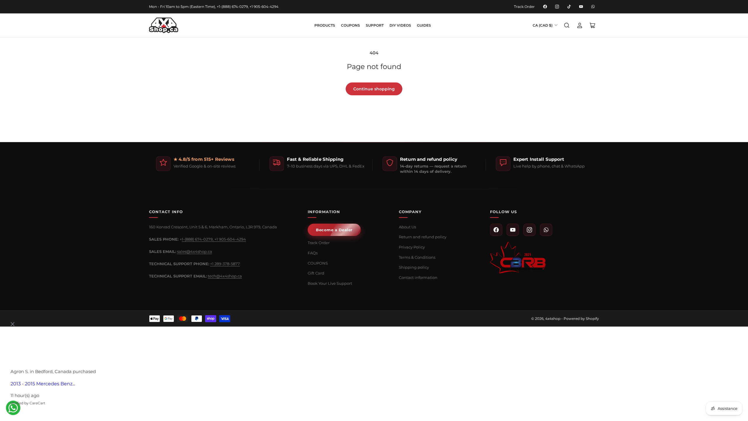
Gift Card (316, 273)
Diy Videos (400, 25)
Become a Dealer (334, 229)
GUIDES (424, 25)
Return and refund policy (422, 236)
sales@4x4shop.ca (194, 251)
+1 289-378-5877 (225, 263)
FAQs (313, 253)
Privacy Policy (412, 247)
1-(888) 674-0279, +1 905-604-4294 (214, 239)
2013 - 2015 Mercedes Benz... (43, 384)
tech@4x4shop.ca (225, 276)
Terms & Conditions (417, 257)
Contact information (418, 277)
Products (324, 25)
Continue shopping (374, 89)
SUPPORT (375, 25)
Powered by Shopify (581, 318)
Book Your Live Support (330, 283)
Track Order (524, 6)
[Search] (566, 25)
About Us (407, 227)
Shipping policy (414, 267)
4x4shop (552, 318)
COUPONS (350, 25)
